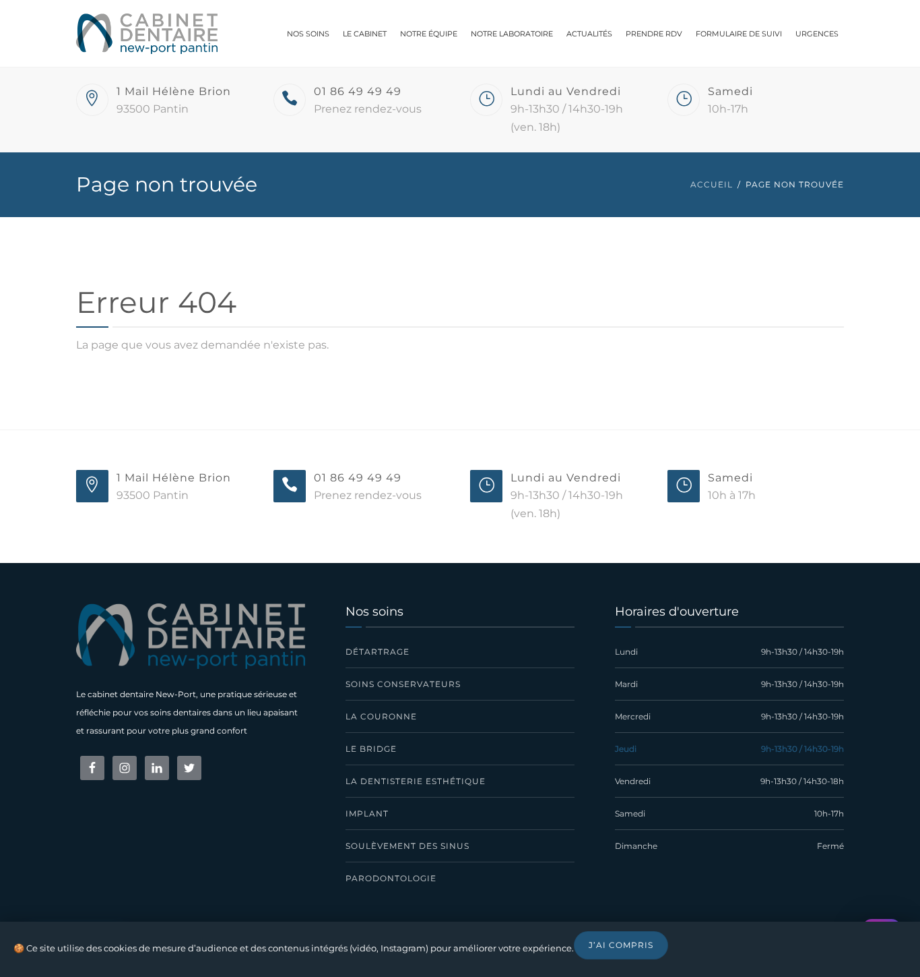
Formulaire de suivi (739, 33)
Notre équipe (428, 33)
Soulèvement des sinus (407, 846)
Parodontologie (391, 878)
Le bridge (371, 749)
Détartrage (377, 652)
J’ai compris (621, 945)
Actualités (589, 33)
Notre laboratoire (512, 33)
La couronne (381, 716)
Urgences (817, 33)
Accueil (711, 184)
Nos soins (308, 33)
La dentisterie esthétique (416, 781)
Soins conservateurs (403, 684)
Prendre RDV (654, 33)
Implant (367, 813)
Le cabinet (365, 33)
